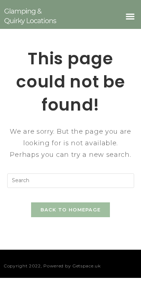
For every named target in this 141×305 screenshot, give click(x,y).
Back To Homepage (70, 209)
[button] (130, 16)
